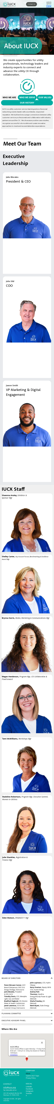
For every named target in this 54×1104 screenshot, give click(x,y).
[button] (31, 4)
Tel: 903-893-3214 (9, 1090)
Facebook (29, 1089)
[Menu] (41, 4)
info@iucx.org (9, 1087)
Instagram (29, 1091)
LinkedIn (29, 1086)
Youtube (29, 1093)
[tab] (9, 97)
